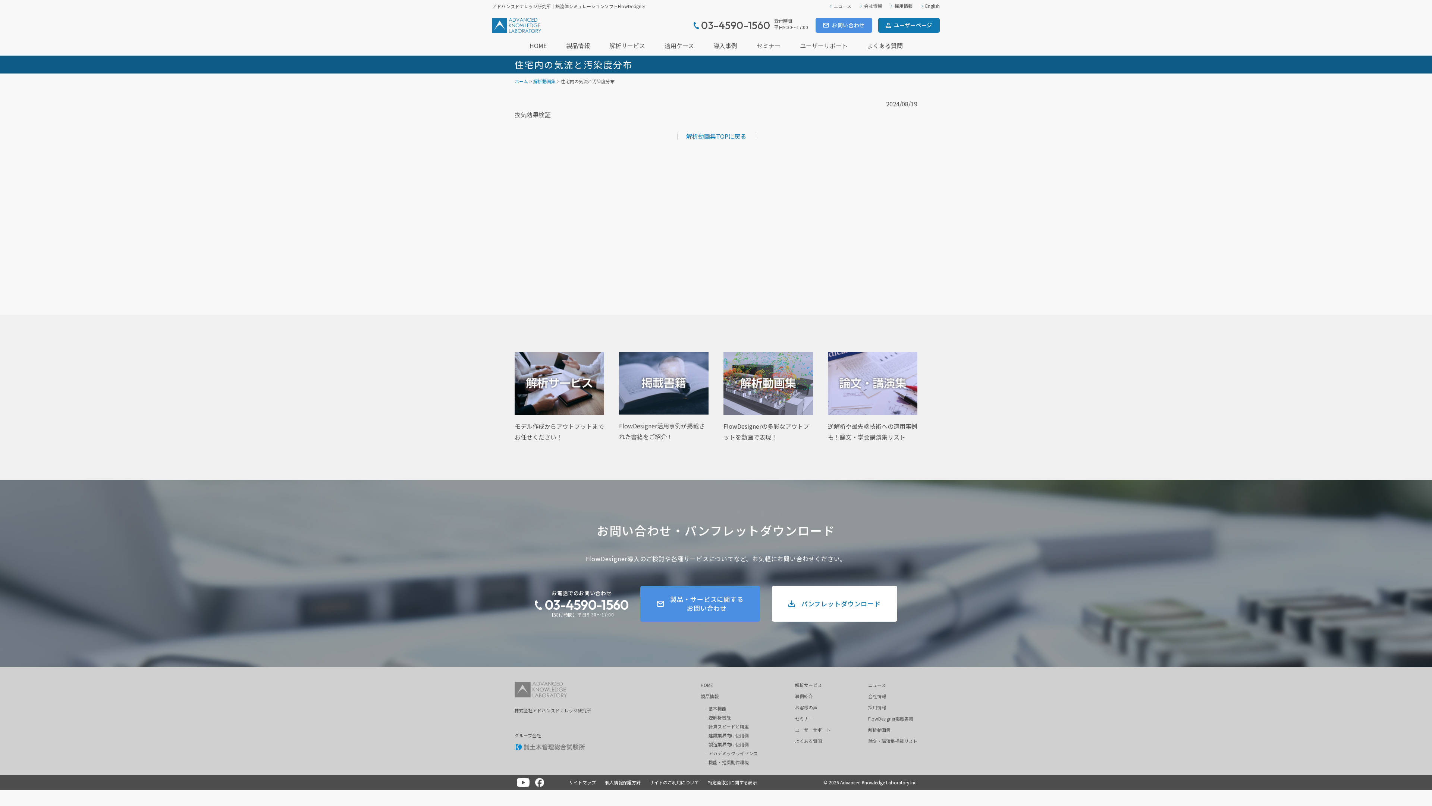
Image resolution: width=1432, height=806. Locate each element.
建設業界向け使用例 (729, 735)
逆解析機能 (720, 717)
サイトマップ (582, 782)
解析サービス (627, 45)
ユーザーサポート (824, 45)
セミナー (769, 45)
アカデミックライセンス (733, 753)
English (932, 6)
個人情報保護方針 (623, 782)
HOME (538, 45)
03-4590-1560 (586, 604)
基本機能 (717, 708)
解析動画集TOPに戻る (716, 136)
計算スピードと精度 (729, 726)
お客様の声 (806, 707)
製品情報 (578, 45)
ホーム (521, 81)
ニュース (842, 6)
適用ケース (679, 45)
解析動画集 (544, 81)
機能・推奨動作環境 (729, 762)
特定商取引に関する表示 (732, 782)
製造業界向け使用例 (729, 744)
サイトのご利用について (674, 782)
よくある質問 (885, 45)
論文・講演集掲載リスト (892, 741)
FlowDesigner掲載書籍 (890, 718)
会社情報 (873, 6)
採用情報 (904, 6)
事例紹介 (804, 696)
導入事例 (725, 45)
